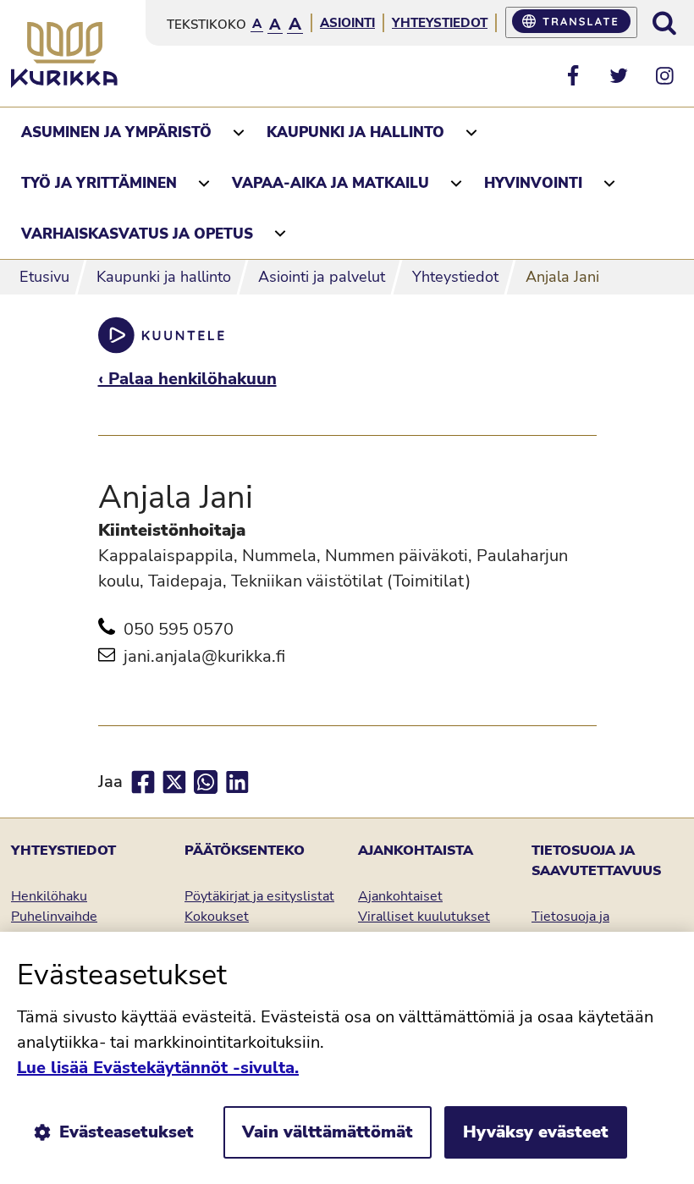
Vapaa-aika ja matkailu (330, 183)
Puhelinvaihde (54, 916)
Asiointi (347, 22)
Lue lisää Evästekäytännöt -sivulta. (158, 1067)
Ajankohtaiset (400, 896)
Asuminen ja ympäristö (116, 132)
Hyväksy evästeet (536, 1132)
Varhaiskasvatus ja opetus (137, 234)
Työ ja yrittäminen (99, 183)
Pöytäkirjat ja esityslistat (259, 896)
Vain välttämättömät (327, 1132)
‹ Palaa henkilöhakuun (187, 378)
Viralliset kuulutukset (424, 916)
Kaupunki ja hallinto (355, 132)
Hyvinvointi (533, 183)
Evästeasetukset (126, 1132)
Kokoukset (217, 916)
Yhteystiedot (439, 22)
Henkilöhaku (49, 896)
